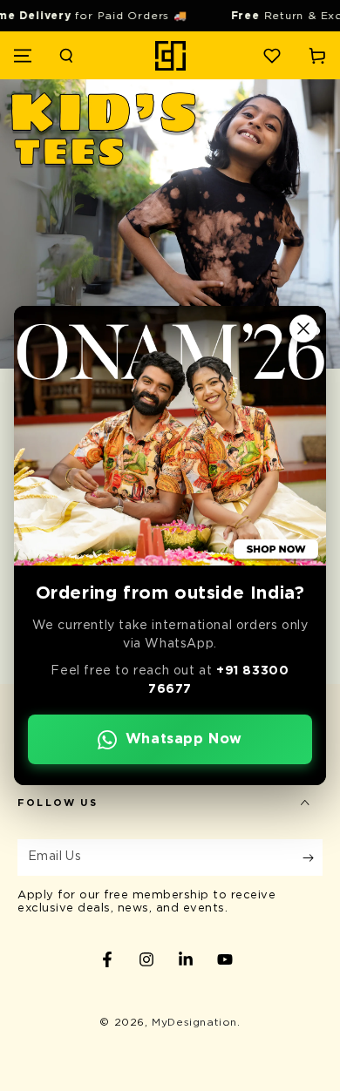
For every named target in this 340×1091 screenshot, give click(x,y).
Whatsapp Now (184, 739)
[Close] (303, 328)
